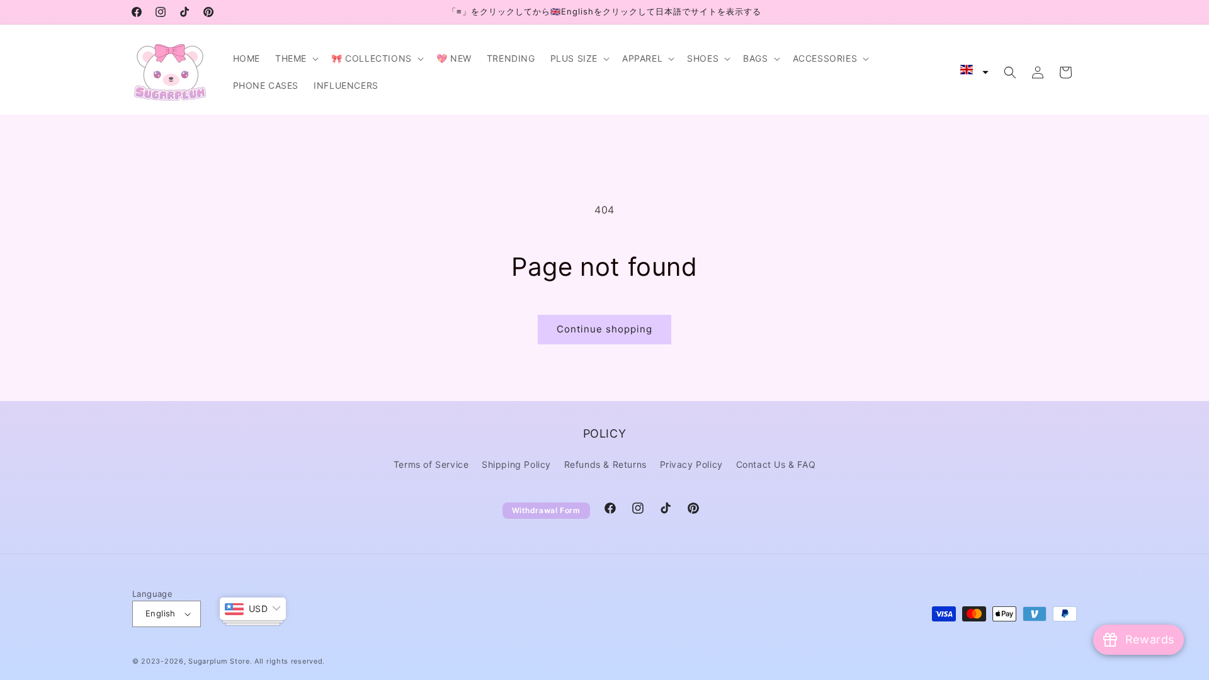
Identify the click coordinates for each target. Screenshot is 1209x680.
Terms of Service (431, 464)
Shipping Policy (516, 464)
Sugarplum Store (219, 661)
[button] (296, 58)
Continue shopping (604, 329)
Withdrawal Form (546, 510)
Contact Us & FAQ (776, 464)
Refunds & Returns (605, 464)
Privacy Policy (691, 464)
